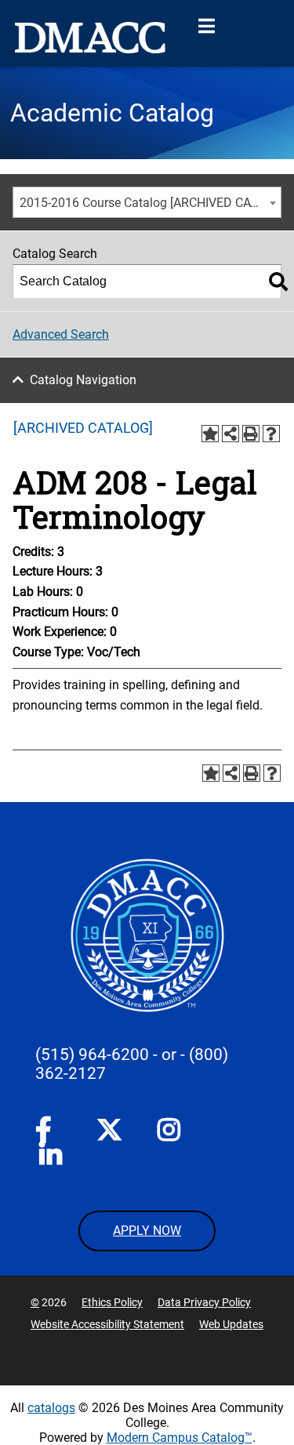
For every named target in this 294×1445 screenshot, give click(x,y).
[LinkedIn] (51, 1158)
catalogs (51, 1407)
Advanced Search (61, 334)
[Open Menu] (206, 27)
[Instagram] (170, 1133)
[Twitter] (109, 1129)
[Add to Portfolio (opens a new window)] (210, 433)
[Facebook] (47, 1133)
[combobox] (147, 202)
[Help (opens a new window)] (271, 433)
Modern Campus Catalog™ (179, 1437)
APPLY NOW (147, 1230)
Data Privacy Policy (204, 1302)
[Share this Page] (230, 433)
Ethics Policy (112, 1302)
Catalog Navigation (83, 379)
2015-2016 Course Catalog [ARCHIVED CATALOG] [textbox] (150, 202)
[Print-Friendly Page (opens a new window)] (251, 433)
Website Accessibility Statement (107, 1324)
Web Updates (231, 1324)
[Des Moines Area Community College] (90, 37)
